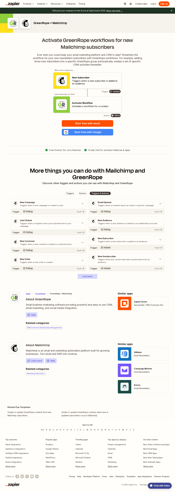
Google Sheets (52, 449)
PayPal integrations (13, 457)
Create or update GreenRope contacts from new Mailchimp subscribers (29, 414)
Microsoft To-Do (82, 453)
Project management (117, 444)
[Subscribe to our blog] (37, 476)
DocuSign (50, 453)
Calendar (112, 449)
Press (104, 476)
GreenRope (40, 293)
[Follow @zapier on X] (27, 476)
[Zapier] (12, 4)
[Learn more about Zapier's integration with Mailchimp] (14, 348)
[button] (87, 132)
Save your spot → (114, 10)
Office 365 (50, 462)
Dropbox (49, 444)
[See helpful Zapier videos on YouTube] (32, 476)
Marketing (112, 462)
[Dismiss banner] (171, 11)
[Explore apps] (130, 3)
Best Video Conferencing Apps (156, 444)
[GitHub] (125, 3)
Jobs (111, 476)
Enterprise (120, 476)
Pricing (72, 476)
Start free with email (87, 123)
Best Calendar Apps (151, 462)
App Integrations (145, 476)
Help (33, 315)
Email (110, 453)
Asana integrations (13, 462)
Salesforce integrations (15, 449)
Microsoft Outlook (83, 457)
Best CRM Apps (150, 453)
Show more (10, 466)
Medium (78, 462)
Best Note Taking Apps (153, 457)
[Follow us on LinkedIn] (22, 476)
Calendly (79, 449)
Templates (131, 476)
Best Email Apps (150, 449)
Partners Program (162, 476)
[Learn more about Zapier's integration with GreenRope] (14, 297)
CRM (110, 457)
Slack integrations (13, 444)
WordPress (50, 457)
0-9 (42, 430)
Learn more (36, 361)
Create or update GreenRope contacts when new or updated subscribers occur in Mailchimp (84, 414)
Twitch (78, 444)
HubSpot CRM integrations (17, 453)
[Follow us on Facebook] (17, 476)
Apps (28, 293)
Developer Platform (91, 476)
